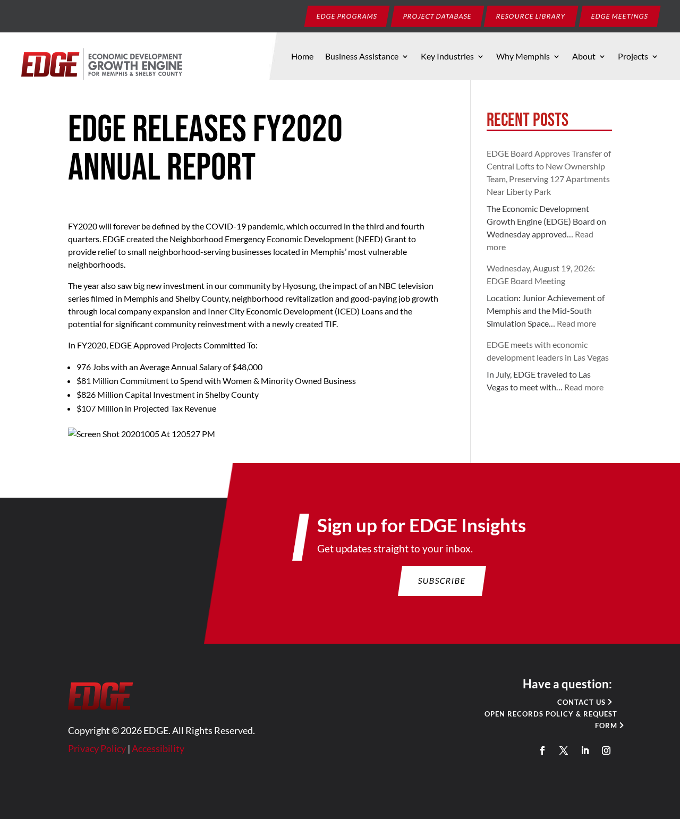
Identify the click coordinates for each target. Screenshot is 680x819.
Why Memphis (523, 57)
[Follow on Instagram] (606, 750)
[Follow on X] (563, 750)
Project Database (438, 16)
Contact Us (581, 702)
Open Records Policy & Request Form (550, 720)
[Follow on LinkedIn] (584, 750)
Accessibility (158, 748)
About (584, 57)
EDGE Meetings (620, 16)
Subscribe (442, 580)
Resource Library (531, 16)
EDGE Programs (347, 16)
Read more (576, 323)
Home (302, 57)
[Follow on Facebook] (542, 750)
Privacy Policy (97, 748)
